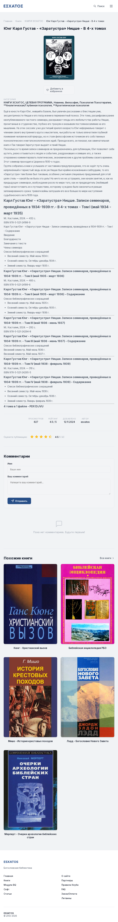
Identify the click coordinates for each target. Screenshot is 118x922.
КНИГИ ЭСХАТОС (34, 21)
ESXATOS (11, 862)
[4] (46, 437)
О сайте (65, 876)
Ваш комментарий (18, 476)
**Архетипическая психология (71, 105)
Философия (71, 102)
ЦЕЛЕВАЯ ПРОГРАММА (39, 102)
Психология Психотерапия (95, 102)
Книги (19, 21)
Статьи (8, 893)
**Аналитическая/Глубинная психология (28, 105)
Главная (8, 21)
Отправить (21, 501)
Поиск (100, 6)
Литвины (66, 898)
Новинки (59, 102)
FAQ (63, 889)
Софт (6, 889)
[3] (41, 437)
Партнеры (67, 880)
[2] (36, 437)
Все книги (105, 558)
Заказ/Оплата (69, 893)
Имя (10, 463)
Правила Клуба (70, 885)
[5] (50, 437)
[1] (32, 437)
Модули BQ (10, 885)
